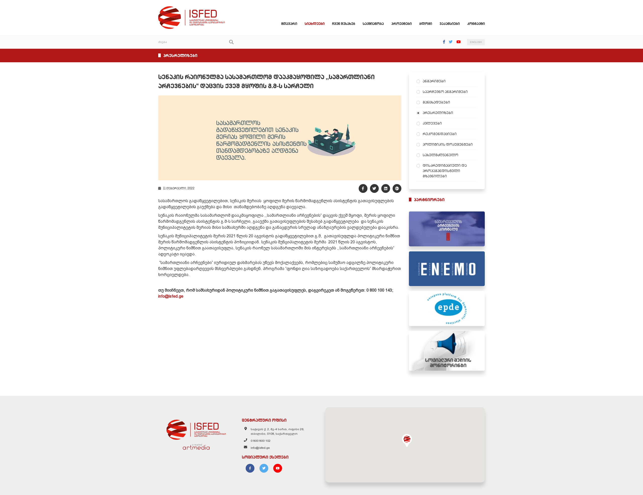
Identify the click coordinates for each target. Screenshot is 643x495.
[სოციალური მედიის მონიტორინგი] (447, 351)
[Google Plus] (397, 188)
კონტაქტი (476, 23)
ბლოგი (425, 23)
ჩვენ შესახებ (343, 23)
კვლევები (432, 123)
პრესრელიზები (438, 113)
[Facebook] (444, 42)
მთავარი (289, 23)
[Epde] (447, 308)
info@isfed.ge (170, 296)
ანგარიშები (434, 81)
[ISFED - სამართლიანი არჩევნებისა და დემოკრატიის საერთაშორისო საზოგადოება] (191, 8)
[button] (407, 440)
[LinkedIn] (385, 188)
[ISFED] (196, 428)
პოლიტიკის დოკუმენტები (448, 144)
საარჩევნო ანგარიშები (445, 91)
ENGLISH (476, 42)
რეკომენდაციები (440, 134)
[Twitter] (451, 42)
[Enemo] (447, 268)
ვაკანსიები (450, 23)
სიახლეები (315, 23)
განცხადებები (436, 102)
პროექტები (401, 23)
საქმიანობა (373, 23)
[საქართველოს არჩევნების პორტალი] (447, 228)
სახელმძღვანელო (440, 155)
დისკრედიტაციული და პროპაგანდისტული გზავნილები (445, 170)
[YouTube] (458, 42)
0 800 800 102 (261, 441)
